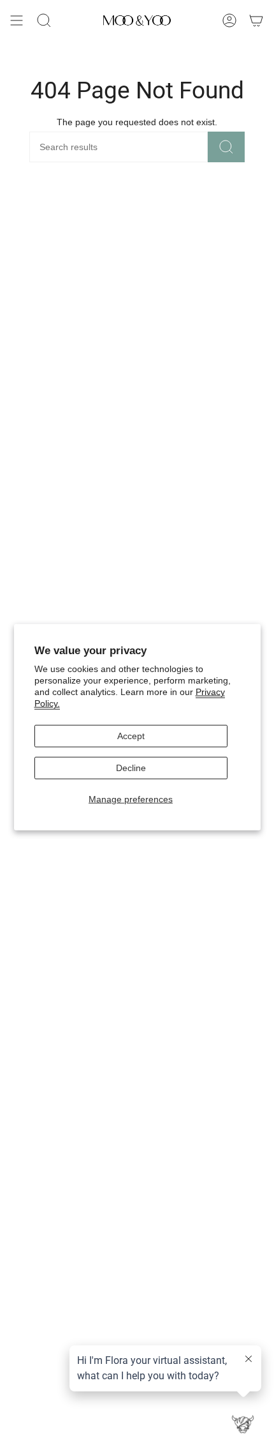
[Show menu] (16, 20)
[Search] (226, 147)
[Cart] (256, 20)
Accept (131, 736)
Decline (131, 768)
